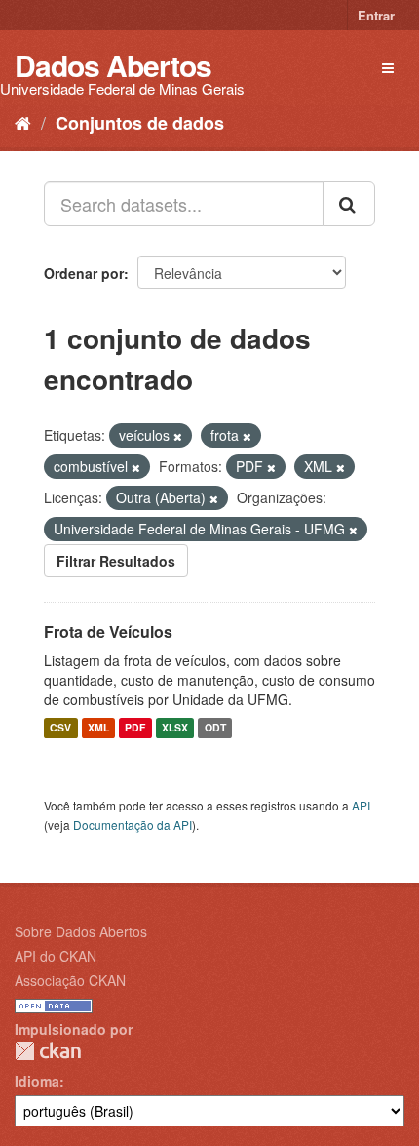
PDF (135, 728)
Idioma (37, 1080)
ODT (215, 728)
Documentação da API (132, 824)
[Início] (23, 122)
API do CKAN (55, 956)
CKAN (48, 1051)
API (361, 805)
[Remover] (177, 436)
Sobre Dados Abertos (81, 931)
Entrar (376, 15)
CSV (60, 728)
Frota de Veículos (108, 631)
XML (98, 728)
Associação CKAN (70, 980)
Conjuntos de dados (140, 123)
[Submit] (349, 203)
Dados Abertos (113, 65)
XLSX (175, 728)
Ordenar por (84, 273)
